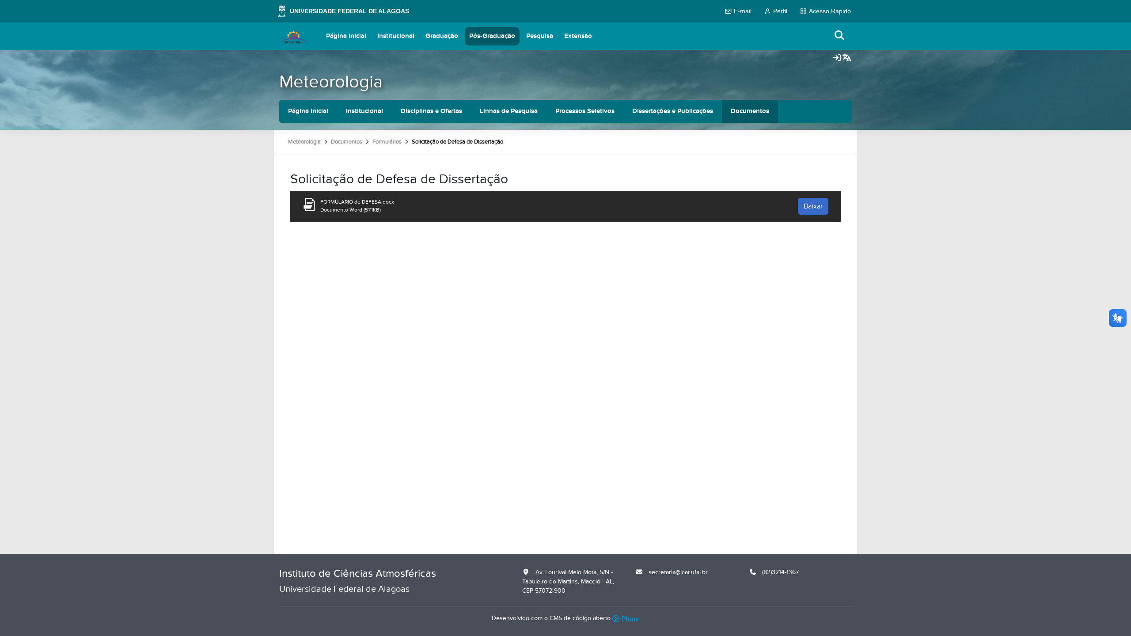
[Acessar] (837, 58)
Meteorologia (331, 82)
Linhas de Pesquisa (509, 111)
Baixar (813, 206)
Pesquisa (539, 36)
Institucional (395, 36)
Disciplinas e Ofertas (431, 111)
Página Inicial (346, 36)
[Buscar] (840, 36)
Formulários (387, 141)
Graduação (441, 36)
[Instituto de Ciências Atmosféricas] (294, 36)
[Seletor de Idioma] (847, 58)
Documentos (750, 111)
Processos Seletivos (585, 111)
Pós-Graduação (492, 36)
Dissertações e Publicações (672, 111)
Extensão (578, 36)
